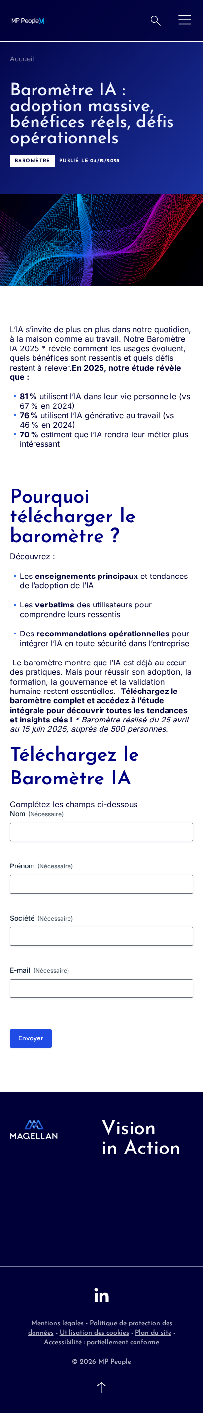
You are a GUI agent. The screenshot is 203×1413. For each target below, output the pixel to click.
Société (41, 918)
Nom (37, 813)
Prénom (41, 866)
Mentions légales (57, 1323)
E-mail (39, 970)
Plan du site (153, 1333)
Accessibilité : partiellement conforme (101, 1342)
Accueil (22, 59)
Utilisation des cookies (94, 1333)
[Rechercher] (156, 21)
